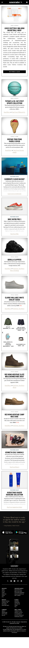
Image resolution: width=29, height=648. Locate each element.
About (3, 611)
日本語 (16, 605)
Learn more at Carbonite (14, 193)
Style (12, 257)
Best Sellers (18, 591)
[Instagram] (18, 581)
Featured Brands (19, 592)
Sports (16, 25)
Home (16, 136)
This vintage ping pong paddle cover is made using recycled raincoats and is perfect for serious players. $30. (14, 145)
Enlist (3, 615)
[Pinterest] (21, 581)
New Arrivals (18, 589)
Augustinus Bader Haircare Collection (14, 493)
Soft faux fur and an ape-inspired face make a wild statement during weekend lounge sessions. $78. (14, 263)
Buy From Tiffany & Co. (18, 112)
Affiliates (4, 613)
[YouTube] (11, 581)
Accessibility (18, 613)
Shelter (4, 594)
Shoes (16, 257)
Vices (3, 595)
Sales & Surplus (19, 594)
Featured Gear (14, 176)
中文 (15, 606)
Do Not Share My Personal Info (19, 616)
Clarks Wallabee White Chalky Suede (14, 298)
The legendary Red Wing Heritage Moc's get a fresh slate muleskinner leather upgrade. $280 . (14, 380)
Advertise (4, 612)
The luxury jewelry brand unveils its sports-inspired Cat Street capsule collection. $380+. (14, 107)
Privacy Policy (19, 612)
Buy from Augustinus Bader (14, 507)
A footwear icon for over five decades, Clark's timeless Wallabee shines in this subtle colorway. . (14, 303)
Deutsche (17, 604)
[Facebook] (14, 581)
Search (21, 2)
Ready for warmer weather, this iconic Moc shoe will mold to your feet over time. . (14, 420)
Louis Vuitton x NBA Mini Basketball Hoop (15, 29)
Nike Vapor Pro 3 (14, 219)
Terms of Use (18, 611)
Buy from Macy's (14, 467)
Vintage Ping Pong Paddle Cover (14, 140)
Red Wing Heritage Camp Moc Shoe (14, 415)
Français (17, 602)
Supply (13, 136)
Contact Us (5, 602)
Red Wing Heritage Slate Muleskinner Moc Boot (14, 375)
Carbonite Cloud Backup (14, 179)
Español (17, 601)
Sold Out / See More (18, 308)
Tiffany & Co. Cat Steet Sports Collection (14, 102)
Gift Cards (17, 595)
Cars (3, 592)
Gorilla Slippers (14, 259)
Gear (12, 25)
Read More (7, 112)
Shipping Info (5, 605)
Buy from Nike (14, 234)
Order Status (5, 601)
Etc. (3, 596)
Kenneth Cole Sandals (14, 452)
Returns (4, 604)
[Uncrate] (14, 2)
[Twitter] (7, 581)
